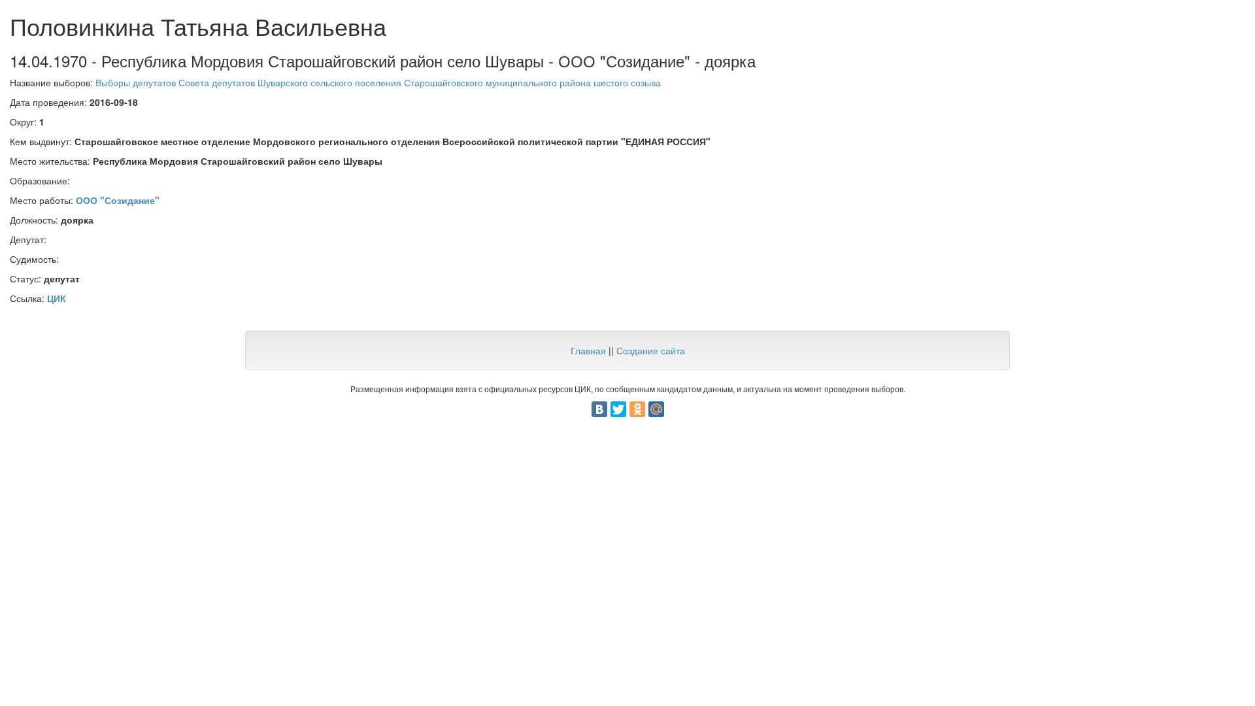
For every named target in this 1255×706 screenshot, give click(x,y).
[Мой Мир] (656, 409)
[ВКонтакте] (599, 409)
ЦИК (56, 298)
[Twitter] (618, 409)
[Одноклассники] (637, 409)
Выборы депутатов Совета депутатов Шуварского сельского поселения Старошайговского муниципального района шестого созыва (378, 82)
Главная (588, 350)
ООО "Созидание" (117, 200)
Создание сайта (650, 350)
